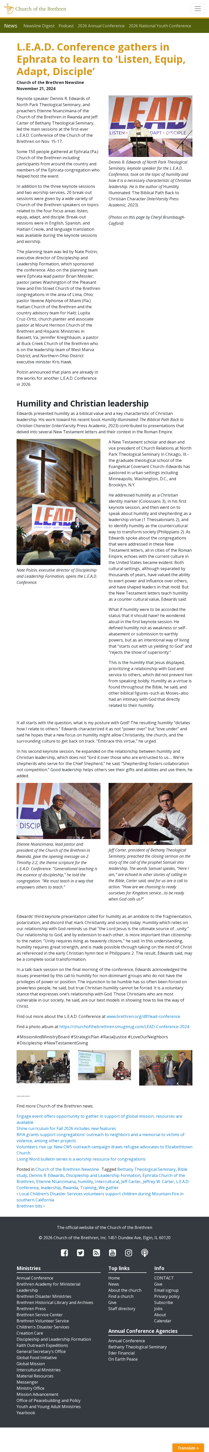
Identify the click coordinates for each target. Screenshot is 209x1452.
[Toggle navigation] (198, 9)
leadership (51, 1187)
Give (112, 1302)
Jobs (158, 1308)
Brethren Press (31, 1308)
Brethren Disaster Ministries (44, 1296)
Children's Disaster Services (43, 1327)
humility (85, 1181)
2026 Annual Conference (101, 26)
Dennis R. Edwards (46, 1175)
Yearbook (26, 1413)
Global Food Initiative (37, 1357)
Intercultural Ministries (39, 1370)
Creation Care (30, 1333)
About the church (124, 1290)
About (160, 1315)
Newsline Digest (39, 26)
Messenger (27, 1382)
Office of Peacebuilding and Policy (49, 1400)
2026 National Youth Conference (160, 26)
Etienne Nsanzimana (56, 1181)
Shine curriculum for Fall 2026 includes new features (66, 1128)
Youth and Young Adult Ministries (49, 1406)
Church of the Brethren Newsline (67, 1169)
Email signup (166, 1290)
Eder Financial (121, 1353)
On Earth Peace (123, 1359)
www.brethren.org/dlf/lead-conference (143, 1016)
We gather (109, 1187)
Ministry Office (30, 1388)
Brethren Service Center (40, 1315)
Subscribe (163, 1302)
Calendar (162, 1321)
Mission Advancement (37, 1394)
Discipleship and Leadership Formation (103, 1175)
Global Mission (31, 1364)
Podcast (66, 26)
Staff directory (121, 1308)
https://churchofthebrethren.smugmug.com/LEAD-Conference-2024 (124, 1026)
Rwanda (70, 1187)
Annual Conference (35, 1278)
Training (88, 1187)
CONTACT (164, 1278)
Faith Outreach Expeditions (42, 1345)
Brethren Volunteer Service (43, 1321)
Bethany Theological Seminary (146, 1169)
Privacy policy (167, 1296)
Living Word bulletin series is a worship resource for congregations (81, 1159)
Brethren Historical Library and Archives (55, 1302)
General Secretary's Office (41, 1351)
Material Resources (35, 1376)
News (113, 1284)
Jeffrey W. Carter (158, 1181)
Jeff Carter (131, 1181)
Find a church (121, 1296)
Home (114, 1278)
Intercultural (107, 1181)
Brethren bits (30, 1206)
